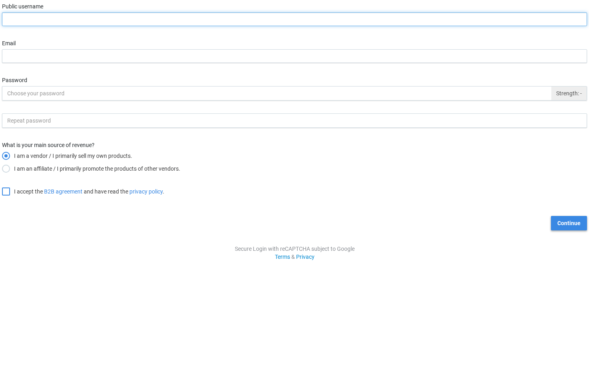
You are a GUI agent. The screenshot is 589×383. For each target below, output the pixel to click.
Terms (282, 257)
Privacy (305, 257)
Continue (569, 223)
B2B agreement (63, 191)
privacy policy (146, 191)
